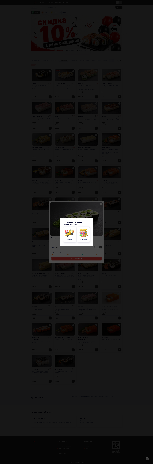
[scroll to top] (147, 458)
